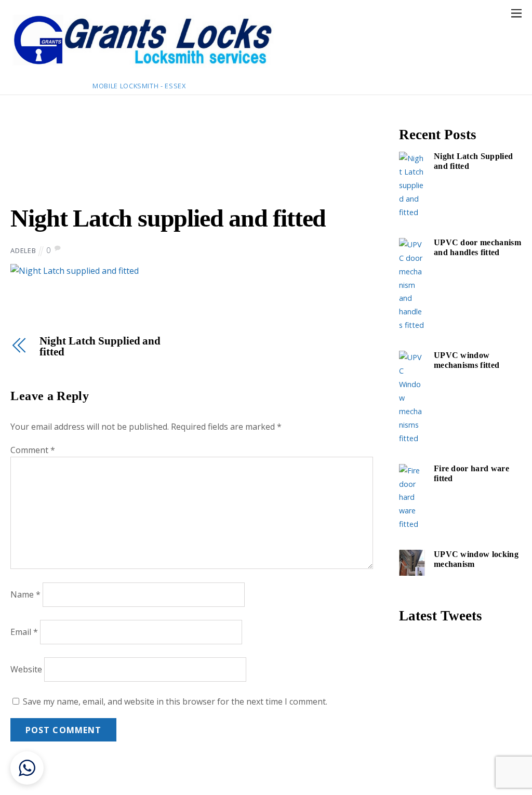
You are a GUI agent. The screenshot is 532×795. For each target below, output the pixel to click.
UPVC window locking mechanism (476, 559)
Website (26, 669)
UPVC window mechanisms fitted (467, 360)
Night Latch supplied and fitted (168, 218)
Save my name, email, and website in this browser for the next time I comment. (175, 701)
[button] (27, 768)
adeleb (23, 250)
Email (24, 632)
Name (25, 594)
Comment (32, 450)
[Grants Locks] (142, 68)
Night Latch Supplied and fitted (100, 346)
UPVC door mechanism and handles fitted (477, 247)
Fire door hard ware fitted (471, 473)
